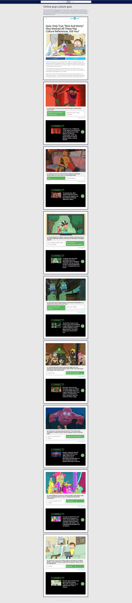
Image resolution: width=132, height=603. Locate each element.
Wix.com (72, 600)
